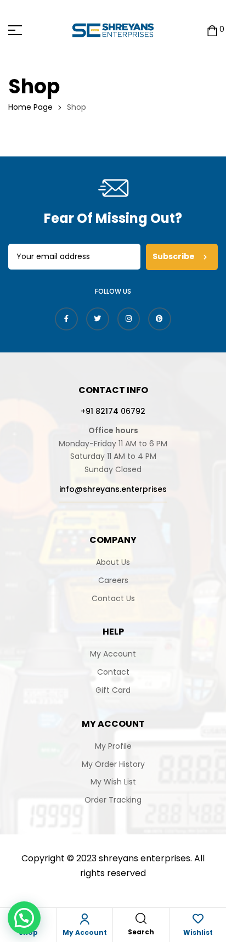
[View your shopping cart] (212, 30)
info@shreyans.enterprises (113, 489)
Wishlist (198, 932)
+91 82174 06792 (113, 411)
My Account (85, 932)
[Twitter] (97, 318)
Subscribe (174, 256)
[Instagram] (128, 318)
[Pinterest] (159, 318)
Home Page (30, 107)
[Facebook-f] (66, 318)
